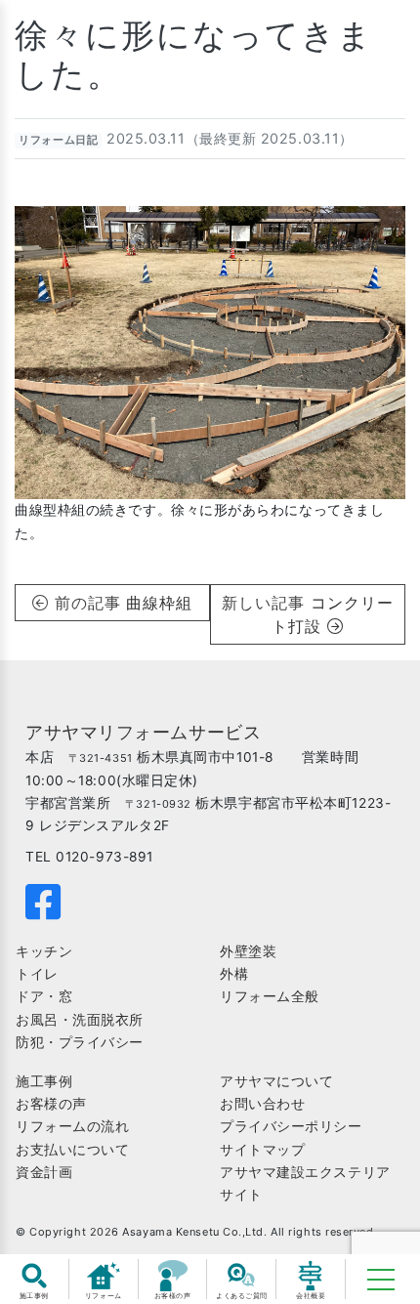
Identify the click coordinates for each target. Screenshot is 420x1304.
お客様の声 (51, 1104)
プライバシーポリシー (291, 1126)
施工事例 (44, 1081)
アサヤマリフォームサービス (143, 732)
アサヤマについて (276, 1081)
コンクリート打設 (333, 614)
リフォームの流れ (72, 1126)
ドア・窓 (44, 996)
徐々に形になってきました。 (194, 54)
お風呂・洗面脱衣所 (80, 1020)
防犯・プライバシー (80, 1042)
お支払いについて (72, 1149)
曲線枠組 (159, 602)
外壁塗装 (248, 951)
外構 (234, 974)
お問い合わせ (262, 1104)
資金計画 (44, 1172)
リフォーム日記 (58, 140)
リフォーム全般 (269, 996)
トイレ (37, 974)
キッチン (44, 951)
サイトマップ (262, 1149)
